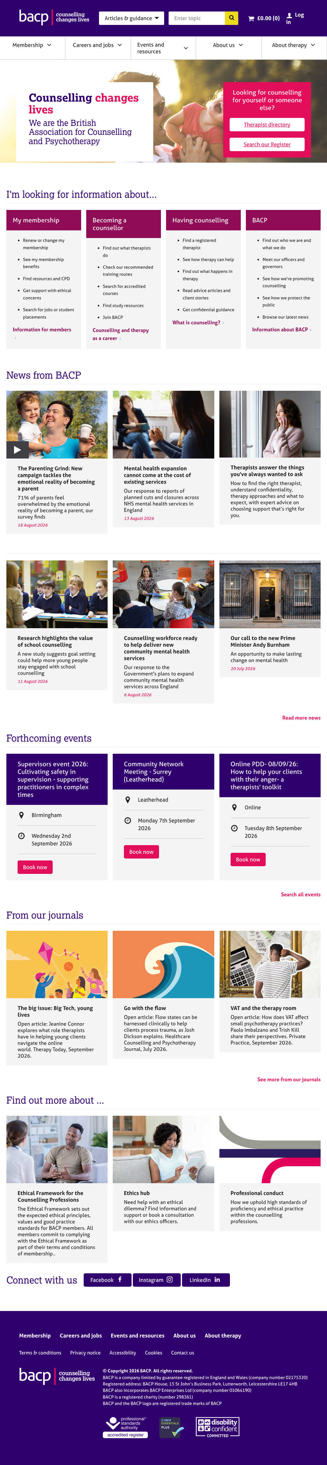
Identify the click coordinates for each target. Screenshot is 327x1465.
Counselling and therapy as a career (121, 334)
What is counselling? (196, 322)
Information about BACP (280, 329)
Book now (35, 867)
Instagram (152, 1279)
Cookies (153, 1353)
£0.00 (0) (268, 18)
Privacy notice (85, 1353)
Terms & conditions (40, 1353)
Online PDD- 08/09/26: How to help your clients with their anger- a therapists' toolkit (266, 775)
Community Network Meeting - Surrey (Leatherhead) (154, 771)
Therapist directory (267, 124)
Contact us (182, 1353)
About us (224, 45)
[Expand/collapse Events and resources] (185, 47)
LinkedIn (201, 1279)
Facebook (102, 1279)
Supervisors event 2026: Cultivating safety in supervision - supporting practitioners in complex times (53, 779)
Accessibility (123, 1353)
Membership (27, 45)
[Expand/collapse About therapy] (312, 44)
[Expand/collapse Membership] (49, 44)
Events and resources (150, 48)
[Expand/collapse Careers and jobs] (119, 44)
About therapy (289, 45)
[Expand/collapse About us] (240, 44)
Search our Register (267, 144)
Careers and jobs (93, 45)
